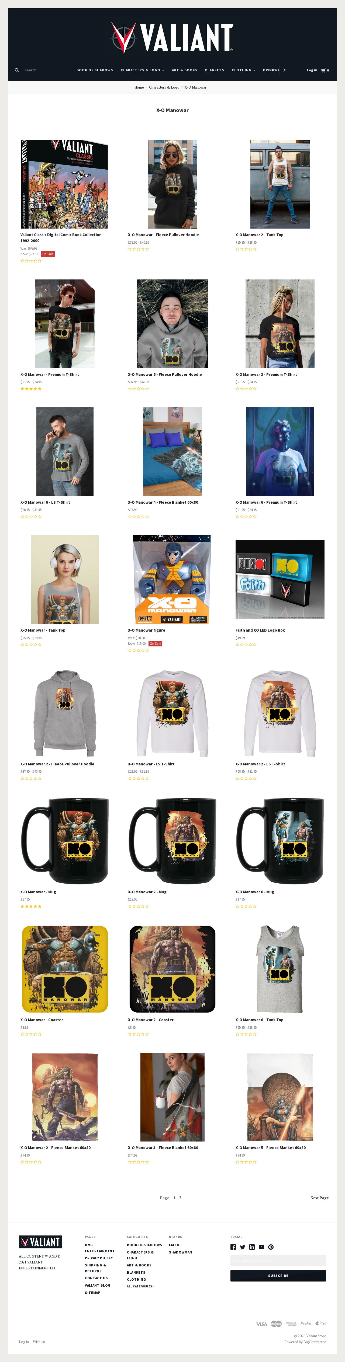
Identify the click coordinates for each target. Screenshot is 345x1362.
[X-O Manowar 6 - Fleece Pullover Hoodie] (172, 323)
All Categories (140, 1286)
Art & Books (185, 70)
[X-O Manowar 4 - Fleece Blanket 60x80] (172, 451)
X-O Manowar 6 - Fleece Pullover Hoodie (165, 374)
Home (139, 87)
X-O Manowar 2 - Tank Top (260, 234)
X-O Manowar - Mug (38, 891)
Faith (174, 1245)
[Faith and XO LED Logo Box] (280, 579)
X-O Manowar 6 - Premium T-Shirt (266, 502)
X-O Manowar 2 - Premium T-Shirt (266, 374)
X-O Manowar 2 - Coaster (151, 1019)
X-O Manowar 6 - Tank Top (260, 1019)
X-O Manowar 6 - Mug (255, 891)
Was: (24, 248)
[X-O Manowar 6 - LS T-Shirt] (64, 451)
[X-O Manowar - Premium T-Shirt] (64, 323)
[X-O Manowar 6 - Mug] (280, 841)
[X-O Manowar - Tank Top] (64, 579)
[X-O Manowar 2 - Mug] (172, 841)
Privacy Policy (99, 1258)
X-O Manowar (195, 87)
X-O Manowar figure (146, 630)
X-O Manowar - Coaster (41, 1019)
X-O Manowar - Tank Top (42, 630)
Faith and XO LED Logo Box (260, 630)
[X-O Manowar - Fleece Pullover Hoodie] (172, 184)
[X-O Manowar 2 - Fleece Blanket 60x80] (64, 1097)
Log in (312, 70)
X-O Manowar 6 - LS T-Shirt (45, 502)
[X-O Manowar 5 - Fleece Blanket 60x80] (280, 1097)
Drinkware (274, 70)
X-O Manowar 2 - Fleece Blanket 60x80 (55, 1147)
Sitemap (93, 1292)
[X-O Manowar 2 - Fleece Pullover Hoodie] (64, 713)
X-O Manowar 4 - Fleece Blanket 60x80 (163, 502)
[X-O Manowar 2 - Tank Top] (280, 184)
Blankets (214, 70)
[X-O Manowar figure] (172, 579)
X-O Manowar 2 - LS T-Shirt (260, 763)
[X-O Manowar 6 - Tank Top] (280, 969)
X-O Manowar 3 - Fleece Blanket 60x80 (163, 1147)
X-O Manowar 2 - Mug (147, 891)
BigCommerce (314, 1341)
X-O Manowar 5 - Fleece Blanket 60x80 (271, 1147)
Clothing (241, 70)
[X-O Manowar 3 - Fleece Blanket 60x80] (172, 1097)
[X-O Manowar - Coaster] (64, 969)
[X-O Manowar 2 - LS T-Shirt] (280, 713)
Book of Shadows (95, 70)
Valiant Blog (98, 1285)
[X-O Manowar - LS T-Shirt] (172, 713)
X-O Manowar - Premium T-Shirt (49, 374)
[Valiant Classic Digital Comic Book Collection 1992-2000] (64, 184)
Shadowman (180, 1252)
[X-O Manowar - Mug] (64, 841)
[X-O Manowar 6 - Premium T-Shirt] (280, 451)
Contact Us (96, 1278)
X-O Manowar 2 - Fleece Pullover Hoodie (57, 763)
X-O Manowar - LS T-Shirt (151, 763)
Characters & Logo (141, 70)
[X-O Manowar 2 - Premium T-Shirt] (280, 323)
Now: (24, 254)
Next (320, 1197)
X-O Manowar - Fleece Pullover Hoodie (163, 234)
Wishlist (39, 1341)
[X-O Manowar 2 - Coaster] (172, 969)
